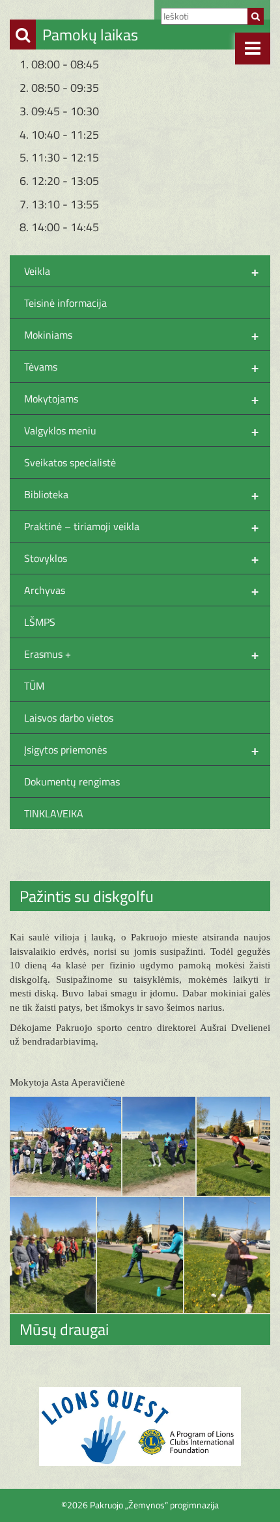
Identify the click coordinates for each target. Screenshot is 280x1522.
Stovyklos (141, 558)
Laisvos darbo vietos (68, 718)
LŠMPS (39, 622)
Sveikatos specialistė (70, 462)
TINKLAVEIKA (53, 813)
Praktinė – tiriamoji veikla (141, 526)
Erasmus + (141, 654)
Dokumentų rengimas (72, 781)
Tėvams (141, 367)
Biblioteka (141, 494)
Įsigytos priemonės (141, 749)
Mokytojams (141, 398)
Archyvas (141, 590)
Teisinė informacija (65, 303)
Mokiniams (141, 335)
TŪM (34, 686)
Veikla (141, 271)
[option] (140, 1426)
